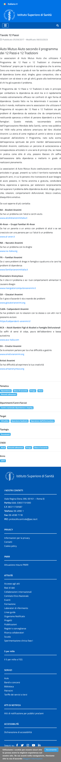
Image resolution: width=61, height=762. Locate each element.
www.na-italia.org (8, 251)
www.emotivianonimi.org (12, 354)
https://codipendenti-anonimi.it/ (15, 321)
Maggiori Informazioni (32, 758)
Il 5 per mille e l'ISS (13, 659)
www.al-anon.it (7, 236)
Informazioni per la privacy (17, 538)
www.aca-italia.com (9, 339)
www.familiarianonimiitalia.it (14, 269)
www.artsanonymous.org (12, 368)
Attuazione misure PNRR (16, 564)
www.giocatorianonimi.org (12, 302)
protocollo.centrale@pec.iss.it (23, 519)
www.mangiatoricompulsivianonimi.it (18, 288)
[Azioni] (5, 4)
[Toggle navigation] (5, 25)
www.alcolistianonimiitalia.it (13, 218)
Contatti (8, 542)
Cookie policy (10, 546)
